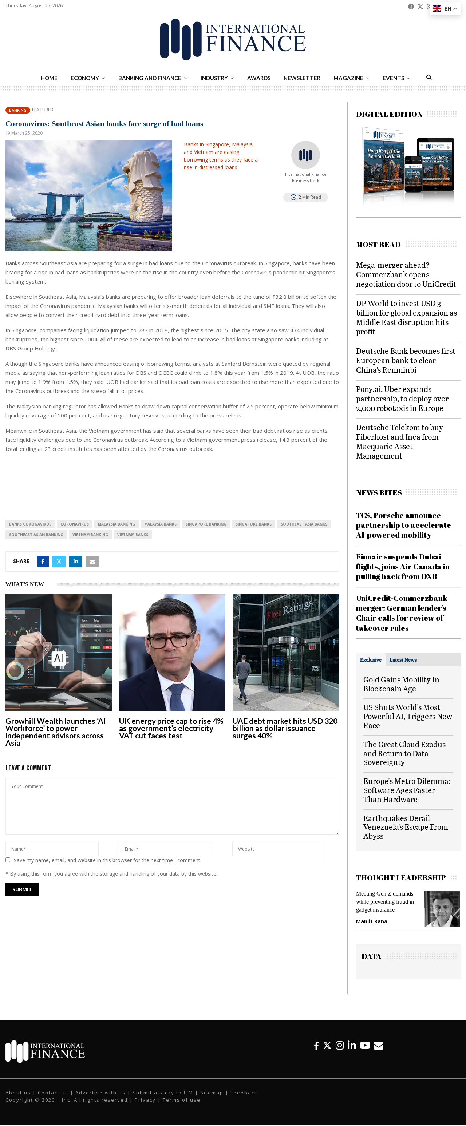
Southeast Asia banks (304, 524)
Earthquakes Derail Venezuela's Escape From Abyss (405, 827)
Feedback (244, 1093)
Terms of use (182, 1101)
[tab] (371, 659)
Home (49, 78)
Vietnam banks (132, 534)
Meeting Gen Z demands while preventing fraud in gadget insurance (372, 902)
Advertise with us (100, 1093)
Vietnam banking (90, 534)
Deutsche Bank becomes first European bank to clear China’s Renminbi (405, 360)
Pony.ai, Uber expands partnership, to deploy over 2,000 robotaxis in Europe (402, 398)
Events (393, 78)
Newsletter (302, 78)
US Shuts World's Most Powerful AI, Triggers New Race (407, 716)
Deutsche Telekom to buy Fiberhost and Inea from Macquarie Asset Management (399, 441)
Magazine (348, 78)
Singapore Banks (254, 524)
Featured (43, 110)
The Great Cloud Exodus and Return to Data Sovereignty (404, 753)
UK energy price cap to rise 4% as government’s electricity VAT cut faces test (171, 728)
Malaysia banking (116, 524)
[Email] (378, 1046)
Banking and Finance (149, 78)
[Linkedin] (352, 1046)
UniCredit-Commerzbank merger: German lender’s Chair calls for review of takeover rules (401, 613)
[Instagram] (340, 1046)
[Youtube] (365, 1046)
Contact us (53, 1093)
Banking (18, 110)
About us (18, 1093)
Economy (85, 78)
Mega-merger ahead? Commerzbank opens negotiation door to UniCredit (406, 274)
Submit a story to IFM (163, 1093)
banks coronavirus (30, 524)
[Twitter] (327, 1046)
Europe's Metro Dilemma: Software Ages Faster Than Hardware (407, 790)
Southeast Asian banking (36, 534)
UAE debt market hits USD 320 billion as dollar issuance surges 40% (285, 728)
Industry (214, 78)
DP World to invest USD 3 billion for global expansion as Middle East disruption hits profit (406, 317)
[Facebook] (316, 1046)
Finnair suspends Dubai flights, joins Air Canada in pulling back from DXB (403, 566)
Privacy (145, 1101)
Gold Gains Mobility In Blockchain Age (401, 684)
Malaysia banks (160, 524)
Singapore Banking (206, 524)
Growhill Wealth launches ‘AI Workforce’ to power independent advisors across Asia (55, 731)
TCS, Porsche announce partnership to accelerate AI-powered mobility (403, 525)
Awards (258, 78)
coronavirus (74, 524)
